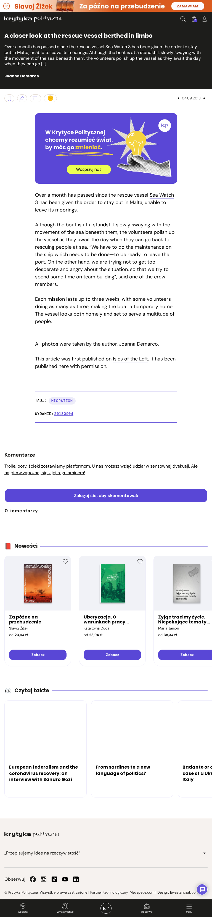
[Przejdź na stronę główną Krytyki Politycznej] (31, 834)
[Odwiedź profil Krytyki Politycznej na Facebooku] (33, 879)
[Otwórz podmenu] (204, 853)
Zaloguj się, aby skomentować (106, 495)
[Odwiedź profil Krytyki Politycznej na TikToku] (54, 879)
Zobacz (37, 654)
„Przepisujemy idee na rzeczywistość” (42, 853)
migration (62, 400)
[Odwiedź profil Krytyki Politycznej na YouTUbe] (65, 879)
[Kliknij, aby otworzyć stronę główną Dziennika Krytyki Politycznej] (106, 908)
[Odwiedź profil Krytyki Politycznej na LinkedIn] (76, 879)
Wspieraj (23, 911)
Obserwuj (146, 911)
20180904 (63, 413)
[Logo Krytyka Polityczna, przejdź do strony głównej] (33, 19)
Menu (189, 911)
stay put (113, 202)
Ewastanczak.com (184, 892)
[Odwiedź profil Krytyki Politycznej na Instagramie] (43, 879)
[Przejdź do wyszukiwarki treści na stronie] (183, 19)
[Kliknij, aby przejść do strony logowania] (204, 19)
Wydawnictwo (65, 911)
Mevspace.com (142, 892)
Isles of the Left (130, 359)
